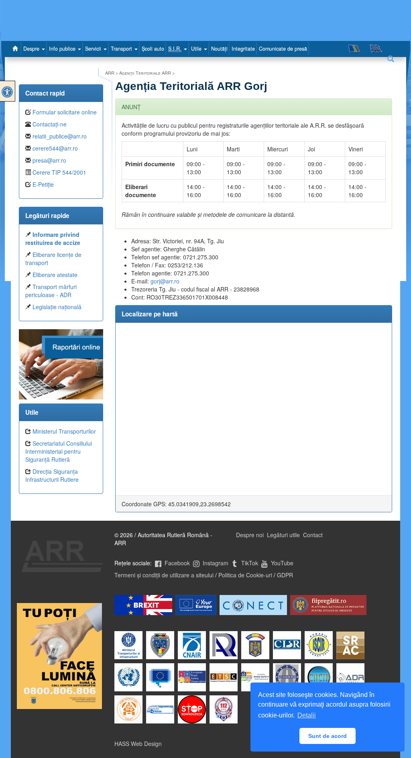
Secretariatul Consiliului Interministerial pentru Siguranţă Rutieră (58, 451)
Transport (122, 48)
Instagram (214, 563)
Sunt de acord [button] (327, 736)
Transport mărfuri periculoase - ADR (51, 291)
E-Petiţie (43, 184)
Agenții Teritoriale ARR (145, 72)
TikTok (249, 563)
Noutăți (219, 48)
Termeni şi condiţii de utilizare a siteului (164, 575)
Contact (313, 535)
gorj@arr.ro (165, 281)
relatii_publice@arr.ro (60, 136)
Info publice (63, 48)
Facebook (176, 563)
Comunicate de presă (283, 48)
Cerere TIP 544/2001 (59, 172)
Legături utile (283, 535)
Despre (32, 48)
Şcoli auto (153, 48)
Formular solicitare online (65, 112)
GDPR (285, 575)
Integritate (243, 48)
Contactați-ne (50, 124)
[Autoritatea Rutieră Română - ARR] (16, 49)
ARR (109, 72)
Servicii (94, 48)
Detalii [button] (306, 715)
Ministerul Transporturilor (64, 431)
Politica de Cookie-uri (245, 575)
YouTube (281, 563)
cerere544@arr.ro (55, 148)
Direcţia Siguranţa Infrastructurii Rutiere (52, 475)
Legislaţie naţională (57, 307)
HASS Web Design (138, 744)
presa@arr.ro (49, 160)
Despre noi (250, 535)
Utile (197, 48)
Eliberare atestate (55, 275)
